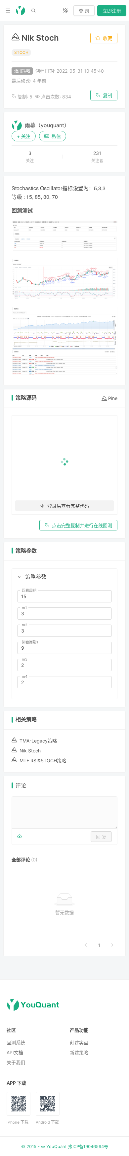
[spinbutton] (64, 596)
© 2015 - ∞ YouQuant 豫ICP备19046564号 (64, 1146)
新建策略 (79, 1052)
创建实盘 (79, 1042)
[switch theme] (65, 10)
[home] (20, 10)
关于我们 (16, 1062)
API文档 (15, 1052)
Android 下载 (47, 1122)
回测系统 (16, 1042)
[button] (19, 576)
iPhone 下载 (17, 1122)
